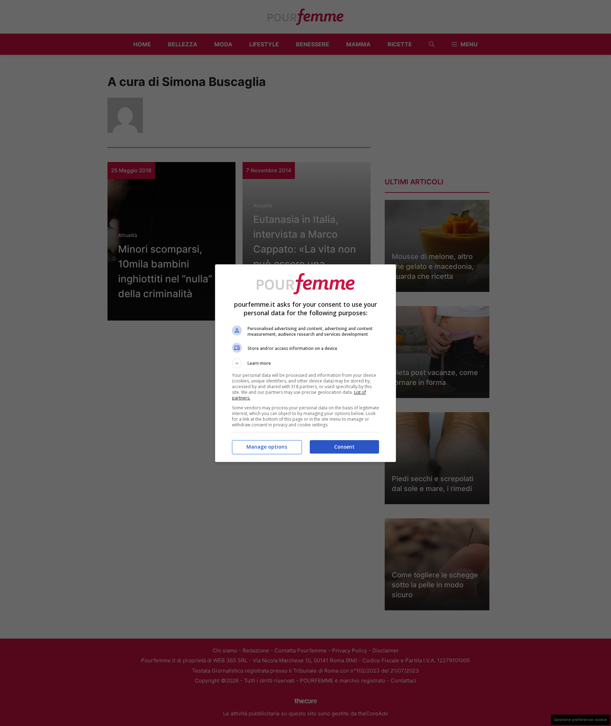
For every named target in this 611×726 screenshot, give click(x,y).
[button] (305, 363)
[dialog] (305, 363)
